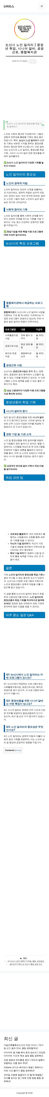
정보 (25, 958)
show (17, 750)
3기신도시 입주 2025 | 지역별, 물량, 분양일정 (26, 961)
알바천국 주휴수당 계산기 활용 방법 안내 (26, 964)
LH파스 (9, 6)
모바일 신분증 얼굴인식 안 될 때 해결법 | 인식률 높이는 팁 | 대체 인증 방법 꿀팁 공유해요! (24, 1078)
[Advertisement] (24, 93)
